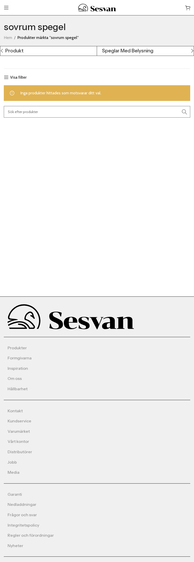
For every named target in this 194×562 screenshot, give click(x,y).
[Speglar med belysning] (145, 51)
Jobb (12, 462)
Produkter (17, 347)
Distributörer (20, 451)
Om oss (15, 378)
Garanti (15, 494)
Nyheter (15, 545)
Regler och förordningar (31, 535)
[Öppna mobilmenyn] (6, 8)
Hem (8, 37)
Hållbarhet (18, 388)
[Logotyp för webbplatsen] (97, 7)
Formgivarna (20, 357)
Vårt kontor (18, 441)
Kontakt (15, 410)
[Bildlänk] (71, 316)
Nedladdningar (22, 504)
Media (13, 472)
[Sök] (184, 112)
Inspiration (18, 368)
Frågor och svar (22, 514)
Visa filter (18, 77)
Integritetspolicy (23, 525)
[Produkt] (48, 51)
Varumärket (19, 431)
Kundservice (19, 420)
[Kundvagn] (188, 8)
